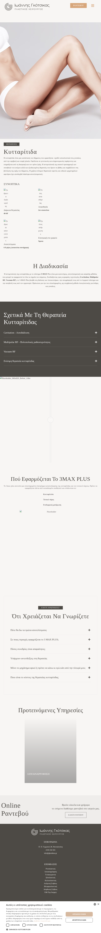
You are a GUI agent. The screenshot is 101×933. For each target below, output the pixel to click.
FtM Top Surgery (50, 892)
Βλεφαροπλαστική (50, 886)
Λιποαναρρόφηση (50, 872)
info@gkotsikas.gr (50, 853)
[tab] (50, 332)
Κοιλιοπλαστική (50, 880)
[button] (36, 781)
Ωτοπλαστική (50, 878)
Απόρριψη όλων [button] (79, 920)
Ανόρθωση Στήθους (50, 889)
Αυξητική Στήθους (50, 883)
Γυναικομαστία (50, 875)
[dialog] (50, 917)
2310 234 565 (50, 850)
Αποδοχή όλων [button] (79, 914)
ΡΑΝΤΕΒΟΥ (78, 5)
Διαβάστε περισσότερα (42, 921)
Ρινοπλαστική (50, 869)
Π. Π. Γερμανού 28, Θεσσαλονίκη (51, 847)
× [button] (98, 904)
